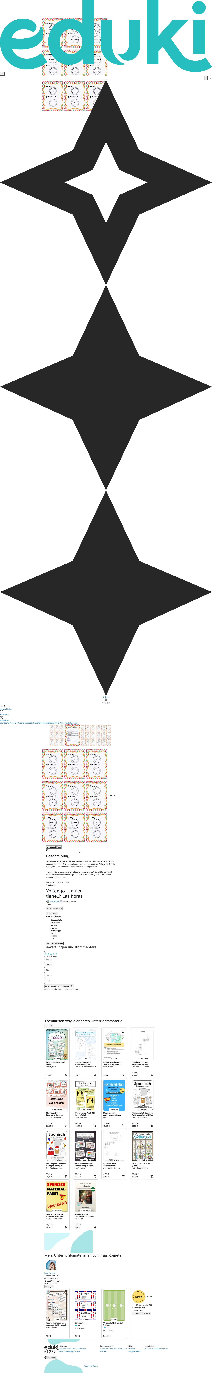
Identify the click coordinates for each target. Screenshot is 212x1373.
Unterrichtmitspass (140, 1168)
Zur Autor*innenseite (141, 1313)
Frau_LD (106, 1117)
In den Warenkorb (54, 908)
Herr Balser (108, 1067)
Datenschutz (162, 1349)
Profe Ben (79, 1219)
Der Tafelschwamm (140, 1117)
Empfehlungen (41, 723)
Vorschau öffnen (54, 847)
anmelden (49, 1017)
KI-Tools (76, 1351)
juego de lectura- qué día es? (55, 1063)
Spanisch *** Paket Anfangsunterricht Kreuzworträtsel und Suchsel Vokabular (141, 1063)
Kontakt (137, 1351)
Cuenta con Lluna (53, 1117)
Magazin (50, 723)
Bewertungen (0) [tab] (52, 986)
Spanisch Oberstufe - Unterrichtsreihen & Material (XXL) (55, 1215)
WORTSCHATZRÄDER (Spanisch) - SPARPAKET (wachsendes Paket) (141, 1165)
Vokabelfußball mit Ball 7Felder (113, 1324)
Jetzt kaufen (52, 913)
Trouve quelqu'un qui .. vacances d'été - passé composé (56, 1324)
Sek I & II (14, 723)
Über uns (69, 1349)
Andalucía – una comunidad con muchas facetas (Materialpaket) (85, 1215)
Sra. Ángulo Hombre (140, 1067)
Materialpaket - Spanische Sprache (54, 1114)
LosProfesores (81, 1117)
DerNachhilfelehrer (54, 1219)
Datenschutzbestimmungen (78, 1014)
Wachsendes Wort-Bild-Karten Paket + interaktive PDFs (85, 1114)
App (71, 1351)
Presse (67, 1351)
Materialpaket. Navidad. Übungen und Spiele (56, 1165)
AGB (155, 1349)
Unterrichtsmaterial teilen (110, 1349)
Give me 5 (79, 1323)
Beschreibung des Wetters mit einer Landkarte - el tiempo (84, 1063)
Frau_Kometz (55, 901)
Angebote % (30, 723)
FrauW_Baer (51, 1067)
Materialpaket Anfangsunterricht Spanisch (111, 1114)
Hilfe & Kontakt (60, 723)
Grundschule (5, 723)
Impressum (149, 1349)
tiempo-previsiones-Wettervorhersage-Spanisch (112, 1063)
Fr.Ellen (47, 994)
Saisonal (21, 723)
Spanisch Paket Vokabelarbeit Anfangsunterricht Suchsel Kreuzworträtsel (114, 1165)
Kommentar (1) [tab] (67, 986)
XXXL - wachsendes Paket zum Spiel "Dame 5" (85, 1165)
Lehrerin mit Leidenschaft (85, 1067)
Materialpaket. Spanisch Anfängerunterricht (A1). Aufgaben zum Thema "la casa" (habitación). (142, 1114)
